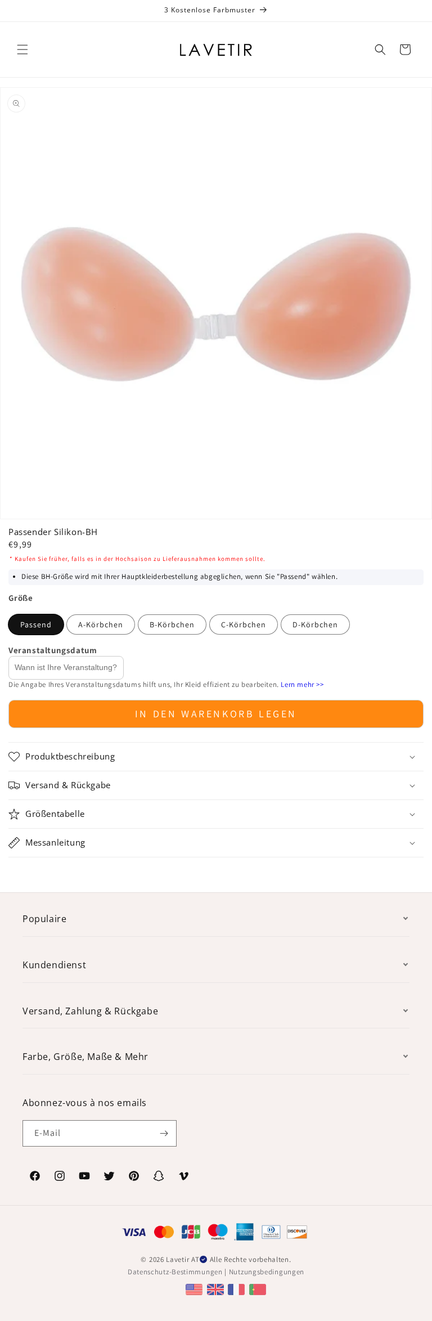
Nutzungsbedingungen (266, 1272)
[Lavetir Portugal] (259, 1288)
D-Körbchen (315, 624)
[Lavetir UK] (217, 1288)
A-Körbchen (100, 624)
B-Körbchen (172, 624)
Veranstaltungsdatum (52, 650)
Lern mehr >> (302, 684)
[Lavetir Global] (195, 1288)
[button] (22, 49)
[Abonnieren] (163, 1133)
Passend (36, 624)
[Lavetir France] (238, 1288)
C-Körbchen (243, 624)
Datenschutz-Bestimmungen (175, 1272)
